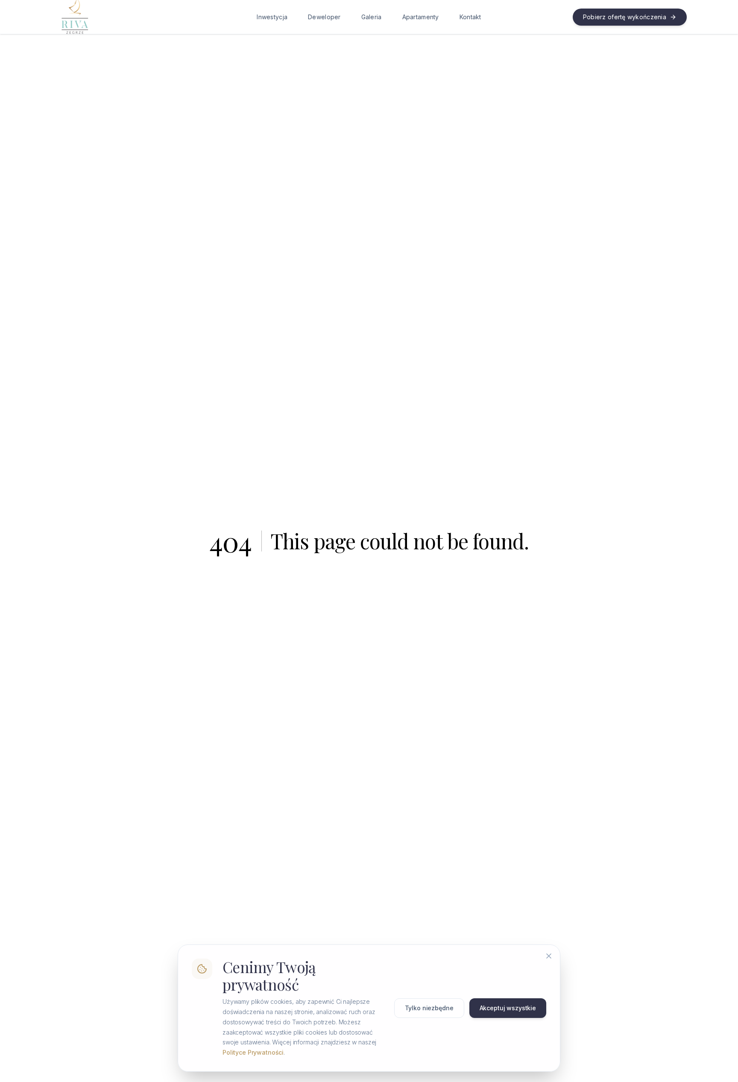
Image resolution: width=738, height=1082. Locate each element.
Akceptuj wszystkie (508, 1008)
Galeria (371, 17)
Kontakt (470, 17)
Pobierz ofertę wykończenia (624, 17)
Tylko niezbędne (429, 1008)
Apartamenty (420, 17)
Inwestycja (272, 17)
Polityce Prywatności (253, 1052)
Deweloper (324, 17)
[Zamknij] (549, 956)
